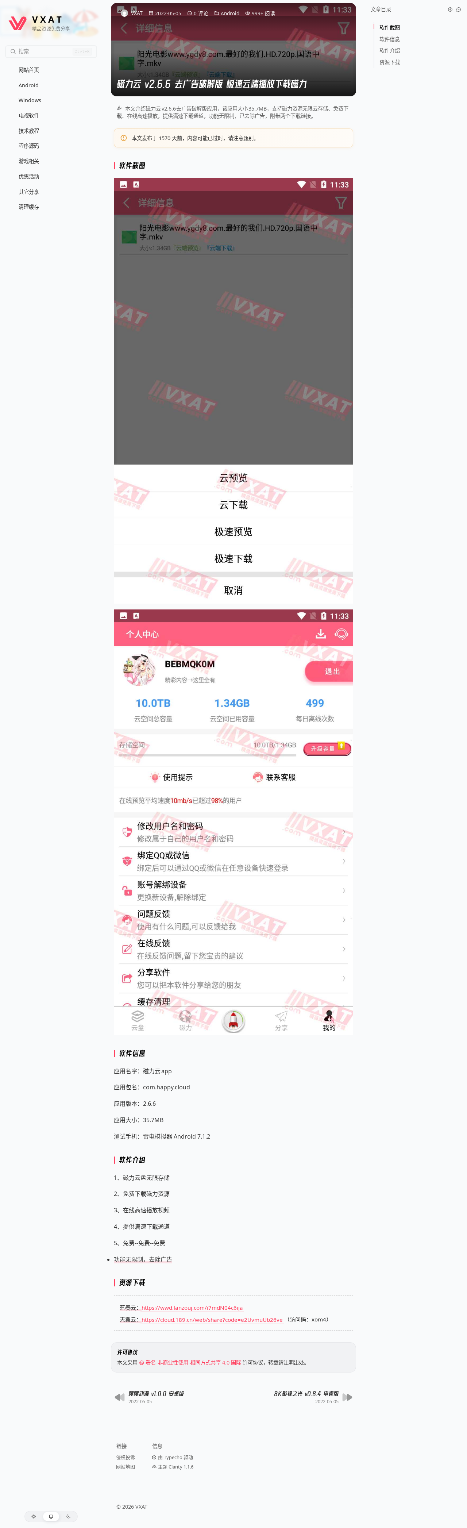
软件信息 (390, 39)
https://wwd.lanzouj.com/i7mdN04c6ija (192, 1307)
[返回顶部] (450, 9)
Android (230, 13)
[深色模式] (68, 1516)
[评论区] (458, 9)
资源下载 (389, 62)
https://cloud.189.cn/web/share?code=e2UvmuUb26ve (212, 1319)
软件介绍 (390, 50)
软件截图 (390, 27)
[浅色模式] (34, 1516)
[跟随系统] (51, 1516)
